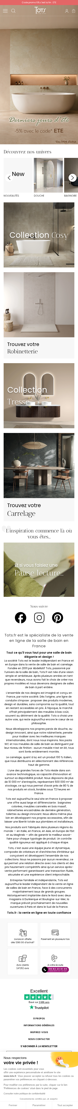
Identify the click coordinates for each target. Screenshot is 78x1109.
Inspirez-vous (39, 1032)
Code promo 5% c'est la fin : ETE (39, 2)
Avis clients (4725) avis (23, 966)
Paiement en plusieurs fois (55, 939)
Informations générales (39, 1025)
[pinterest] (57, 617)
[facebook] (20, 617)
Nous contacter (39, 1039)
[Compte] (67, 11)
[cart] (73, 10)
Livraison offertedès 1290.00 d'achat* (22, 941)
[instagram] (39, 618)
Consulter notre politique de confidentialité (24, 1093)
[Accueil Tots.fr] (40, 10)
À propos (39, 1018)
